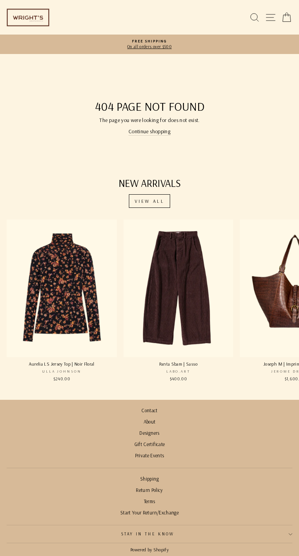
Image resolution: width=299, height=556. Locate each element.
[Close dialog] (282, 210)
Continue (78, 331)
